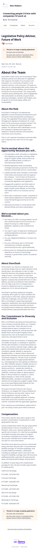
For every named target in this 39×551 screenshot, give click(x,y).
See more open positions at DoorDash (20, 529)
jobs (5, 25)
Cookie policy (23, 547)
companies (14, 25)
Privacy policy (15, 547)
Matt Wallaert (16, 6)
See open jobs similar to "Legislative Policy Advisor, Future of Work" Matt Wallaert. (19, 56)
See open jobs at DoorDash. (15, 52)
